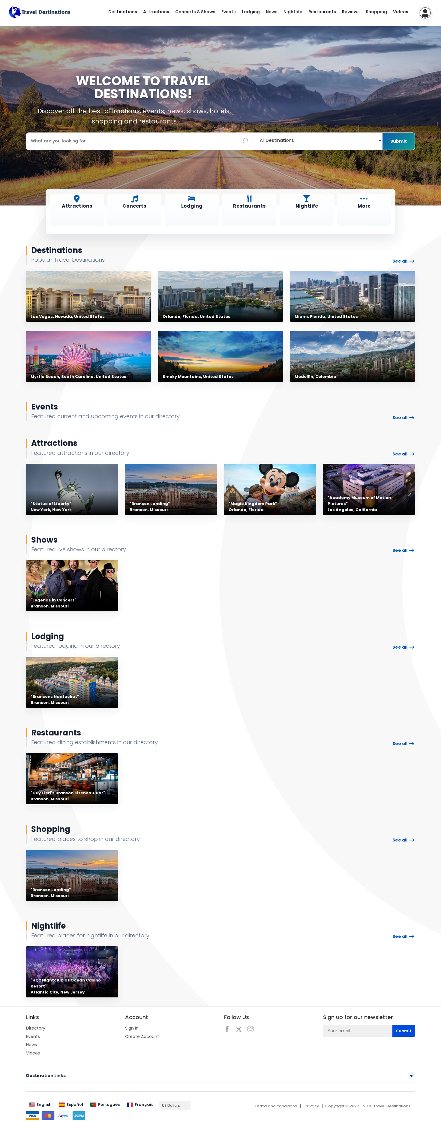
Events (228, 12)
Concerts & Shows (195, 12)
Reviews (351, 12)
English (44, 1104)
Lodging (251, 12)
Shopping (376, 12)
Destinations (122, 12)
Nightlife (293, 12)
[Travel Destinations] (39, 12)
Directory (35, 1028)
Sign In (132, 1028)
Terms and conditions (276, 1106)
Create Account (142, 1036)
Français (144, 1104)
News (272, 12)
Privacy (312, 1106)
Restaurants (322, 12)
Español (75, 1104)
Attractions (156, 12)
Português (109, 1104)
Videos (400, 12)
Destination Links (219, 1076)
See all (399, 261)
